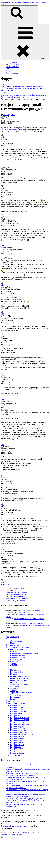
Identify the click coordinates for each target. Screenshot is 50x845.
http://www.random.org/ (10, 129)
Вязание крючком (17, 660)
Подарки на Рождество (19, 728)
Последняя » (10, 115)
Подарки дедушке (17, 707)
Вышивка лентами (17, 655)
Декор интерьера (12, 65)
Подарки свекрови (17, 740)
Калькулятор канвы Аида (16, 594)
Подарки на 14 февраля (19, 718)
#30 (2, 582)
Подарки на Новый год (19, 724)
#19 (2, 217)
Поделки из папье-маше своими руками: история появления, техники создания (25, 795)
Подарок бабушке (17, 745)
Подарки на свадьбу (18, 730)
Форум (8, 71)
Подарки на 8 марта (18, 722)
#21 (2, 285)
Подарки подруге (17, 736)
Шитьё (13, 699)
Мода (12, 643)
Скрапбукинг (15, 689)
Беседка (10, 90)
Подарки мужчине (17, 716)
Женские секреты (12, 639)
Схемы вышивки (12, 67)
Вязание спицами (17, 662)
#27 (2, 475)
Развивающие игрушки (19, 676)
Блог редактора (12, 73)
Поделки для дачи (13, 755)
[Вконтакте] (2, 837)
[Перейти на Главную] (24, 2)
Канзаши (13, 666)
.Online (11, 590)
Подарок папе (15, 747)
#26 (2, 445)
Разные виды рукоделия (19, 678)
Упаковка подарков (17, 753)
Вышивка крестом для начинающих (24, 653)
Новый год (10, 701)
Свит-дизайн (15, 687)
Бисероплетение (16, 649)
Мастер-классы (12, 63)
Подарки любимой (17, 709)
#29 (2, 549)
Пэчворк (13, 674)
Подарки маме (16, 713)
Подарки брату (16, 705)
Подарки (9, 69)
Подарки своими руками (15, 703)
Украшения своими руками (21, 693)
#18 (2, 188)
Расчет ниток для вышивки (16, 592)
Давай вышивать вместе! (19, 88)
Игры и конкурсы (27, 86)
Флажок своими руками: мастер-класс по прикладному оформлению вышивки (22, 774)
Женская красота (16, 641)
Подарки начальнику (18, 732)
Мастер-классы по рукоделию (17, 647)
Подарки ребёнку (17, 738)
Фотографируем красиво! (20, 695)
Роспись (13, 682)
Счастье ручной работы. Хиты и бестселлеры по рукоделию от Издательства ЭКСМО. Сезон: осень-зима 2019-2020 (26, 800)
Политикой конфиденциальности (16, 826)
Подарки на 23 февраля (19, 720)
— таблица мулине (16, 588)
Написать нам (6, 832)
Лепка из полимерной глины (21, 668)
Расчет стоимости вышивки (17, 599)
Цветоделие (15, 697)
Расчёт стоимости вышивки (33, 623)
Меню (42, 58)
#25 (2, 400)
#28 (2, 506)
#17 (2, 166)
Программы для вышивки (16, 601)
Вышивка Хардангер (18, 657)
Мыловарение (15, 670)
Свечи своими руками (19, 684)
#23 (2, 336)
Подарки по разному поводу (21, 734)
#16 (2, 137)
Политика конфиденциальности (26, 832)
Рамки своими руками (19, 680)
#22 (2, 314)
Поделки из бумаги (17, 672)
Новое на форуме (13, 86)
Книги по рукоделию (14, 645)
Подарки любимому (18, 711)
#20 (2, 246)
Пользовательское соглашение (13, 835)
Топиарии (14, 691)
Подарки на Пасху (17, 726)
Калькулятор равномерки (16, 596)
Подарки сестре (16, 743)
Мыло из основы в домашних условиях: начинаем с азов (23, 611)
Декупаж (13, 664)
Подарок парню (16, 749)
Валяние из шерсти (17, 651)
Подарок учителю (17, 751)
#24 (2, 375)
